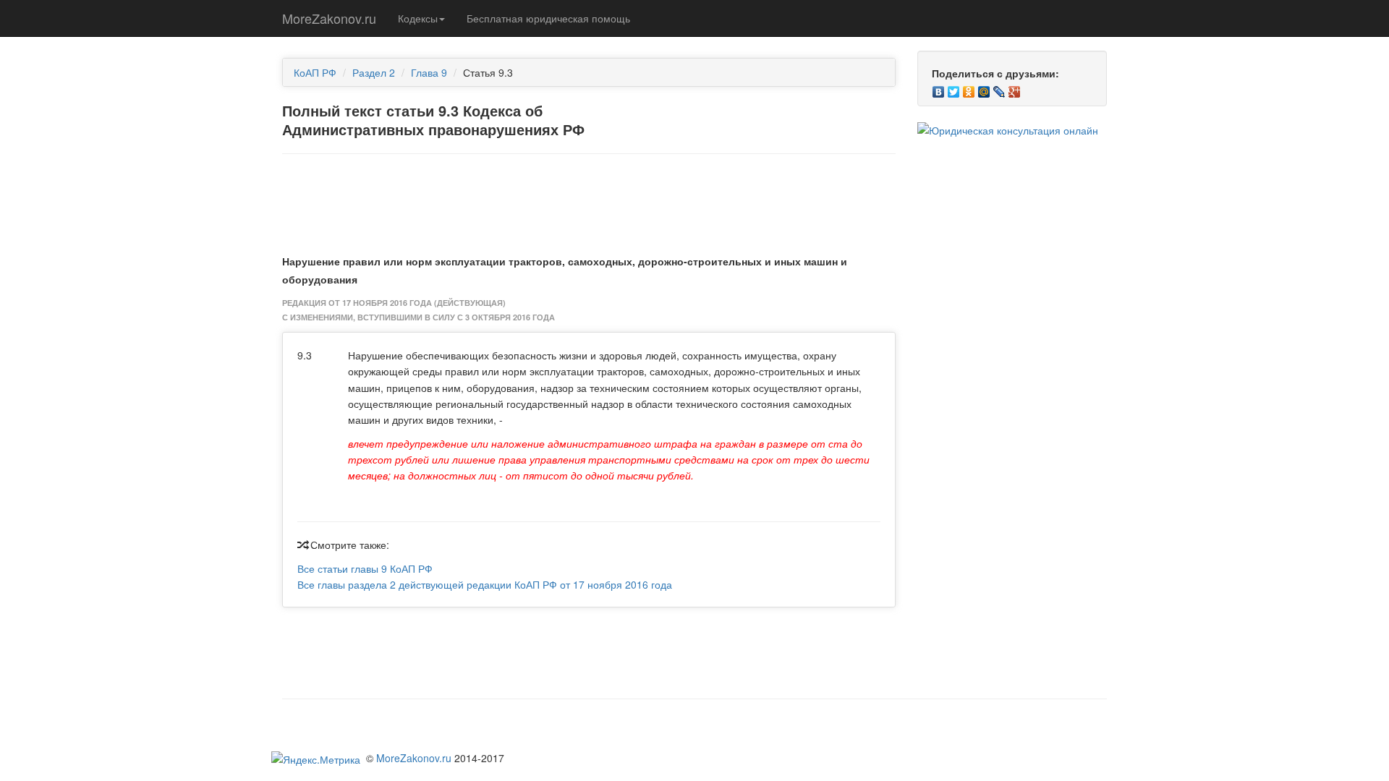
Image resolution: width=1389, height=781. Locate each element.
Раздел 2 (373, 72)
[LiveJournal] (999, 88)
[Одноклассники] (969, 88)
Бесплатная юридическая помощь (548, 18)
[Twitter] (953, 88)
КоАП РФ (315, 72)
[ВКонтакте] (938, 88)
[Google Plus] (1014, 88)
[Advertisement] (589, 201)
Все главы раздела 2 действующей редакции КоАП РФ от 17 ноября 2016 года (484, 584)
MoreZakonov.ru (329, 18)
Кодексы (418, 18)
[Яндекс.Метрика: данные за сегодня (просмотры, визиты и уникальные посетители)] (315, 759)
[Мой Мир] (984, 88)
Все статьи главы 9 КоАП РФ (365, 568)
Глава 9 (429, 72)
